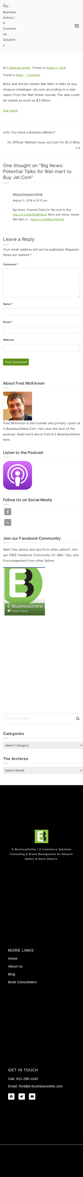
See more (10, 110)
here (6, 439)
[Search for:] (43, 718)
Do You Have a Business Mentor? (30, 132)
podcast (9, 434)
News (19, 75)
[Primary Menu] (77, 26)
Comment (10, 264)
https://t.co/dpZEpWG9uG (30, 214)
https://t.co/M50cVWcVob (47, 219)
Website (8, 339)
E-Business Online (18, 67)
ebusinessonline (28, 194)
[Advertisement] (41, 665)
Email (8, 322)
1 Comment (32, 75)
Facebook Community (34, 555)
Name (8, 304)
